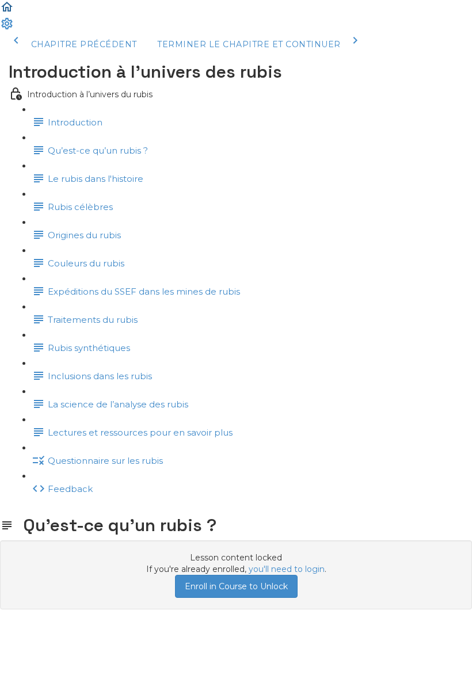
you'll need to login (287, 569)
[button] (7, 11)
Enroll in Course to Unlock (236, 586)
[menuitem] (7, 27)
